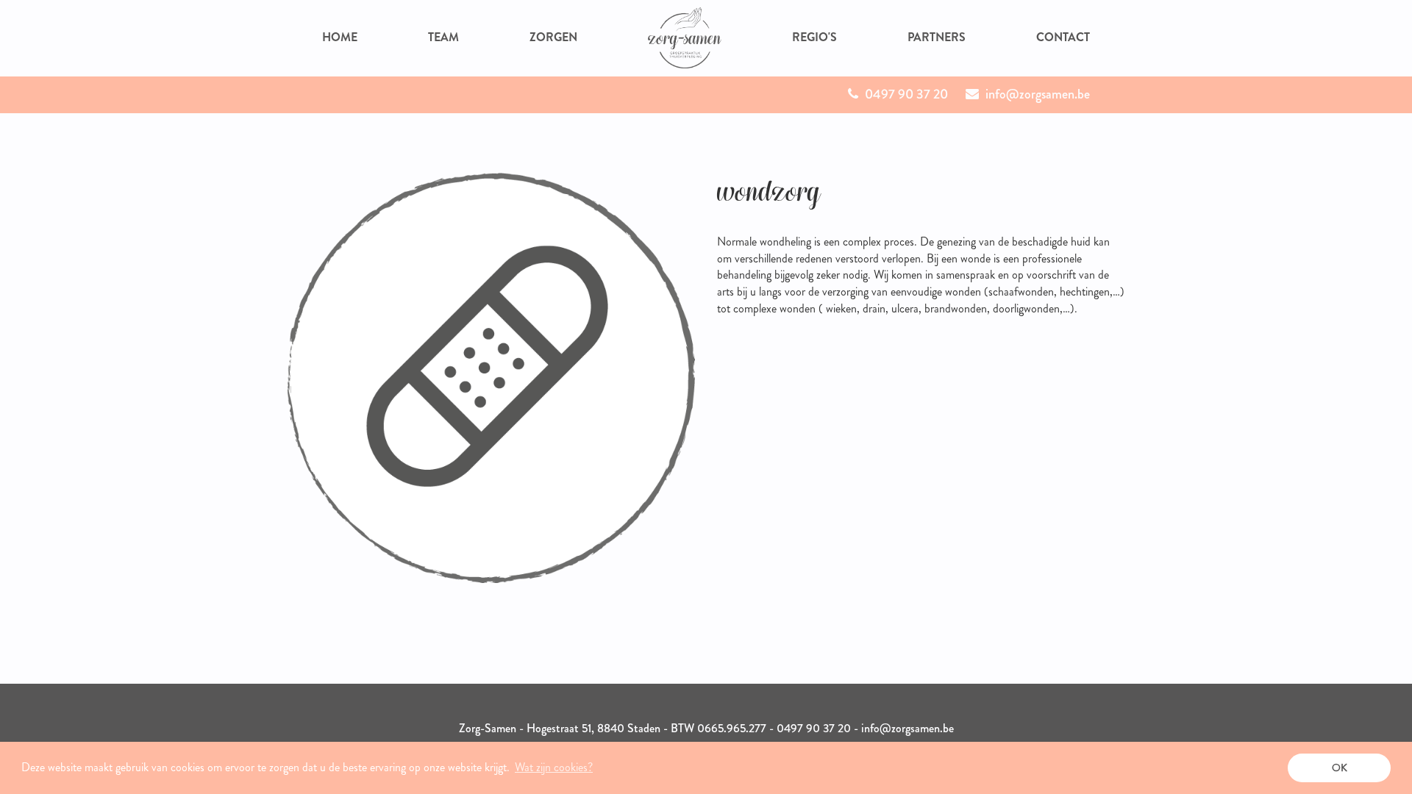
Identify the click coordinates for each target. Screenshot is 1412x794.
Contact (1063, 37)
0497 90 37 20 (905, 94)
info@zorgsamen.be (1036, 94)
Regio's (814, 37)
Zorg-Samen (487, 728)
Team (443, 37)
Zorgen (553, 37)
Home (339, 37)
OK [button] (1339, 767)
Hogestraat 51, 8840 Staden (593, 728)
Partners (937, 37)
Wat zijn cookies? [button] (554, 767)
